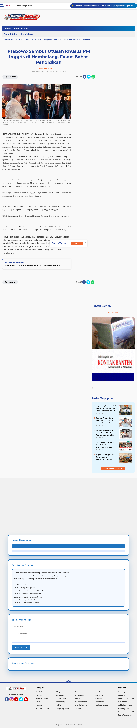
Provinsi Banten (33, 40)
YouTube (18, 702)
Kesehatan (79, 695)
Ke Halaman (113, 313)
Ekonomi (79, 692)
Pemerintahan (81, 702)
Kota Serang (61, 698)
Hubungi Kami (124, 709)
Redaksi (121, 695)
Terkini (86, 40)
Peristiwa (39, 705)
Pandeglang (60, 702)
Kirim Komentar (21, 648)
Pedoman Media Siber (127, 698)
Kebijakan (60, 695)
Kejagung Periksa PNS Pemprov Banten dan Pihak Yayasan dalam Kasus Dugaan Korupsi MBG (106, 408)
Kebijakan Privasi (125, 705)
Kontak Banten (101, 306)
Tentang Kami (123, 692)
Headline (98, 692)
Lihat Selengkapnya (112, 468)
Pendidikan (27, 34)
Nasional (98, 698)
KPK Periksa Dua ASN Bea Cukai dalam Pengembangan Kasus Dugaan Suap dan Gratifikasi (106, 432)
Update (78, 243)
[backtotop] (68, 682)
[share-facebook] (84, 77)
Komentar (11, 282)
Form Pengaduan (125, 715)
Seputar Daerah (72, 40)
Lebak (77, 698)
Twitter (22, 702)
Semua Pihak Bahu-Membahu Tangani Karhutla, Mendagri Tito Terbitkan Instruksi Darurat (105, 420)
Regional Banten (52, 40)
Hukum (39, 695)
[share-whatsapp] (93, 77)
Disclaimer (122, 702)
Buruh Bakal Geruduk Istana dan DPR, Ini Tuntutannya (32, 265)
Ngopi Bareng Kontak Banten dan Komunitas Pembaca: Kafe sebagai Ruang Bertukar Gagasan (106, 457)
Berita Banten (21, 28)
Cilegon (59, 692)
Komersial (99, 695)
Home (7, 6)
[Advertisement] (68, 497)
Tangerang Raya (62, 709)
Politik (19, 40)
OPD (38, 702)
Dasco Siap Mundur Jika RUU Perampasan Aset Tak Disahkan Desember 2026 (105, 6)
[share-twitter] (89, 77)
